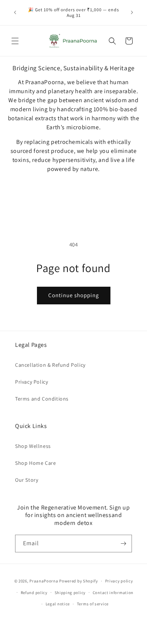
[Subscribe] (123, 543)
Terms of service (93, 603)
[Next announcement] (131, 12)
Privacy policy (119, 581)
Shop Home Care (35, 463)
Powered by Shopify (78, 581)
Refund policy (34, 592)
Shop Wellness (33, 446)
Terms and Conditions (42, 398)
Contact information (113, 592)
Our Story (26, 479)
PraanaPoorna (43, 581)
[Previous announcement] (15, 12)
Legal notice (58, 603)
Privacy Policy (31, 381)
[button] (15, 41)
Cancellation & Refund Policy (50, 364)
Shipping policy (70, 592)
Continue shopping (73, 295)
